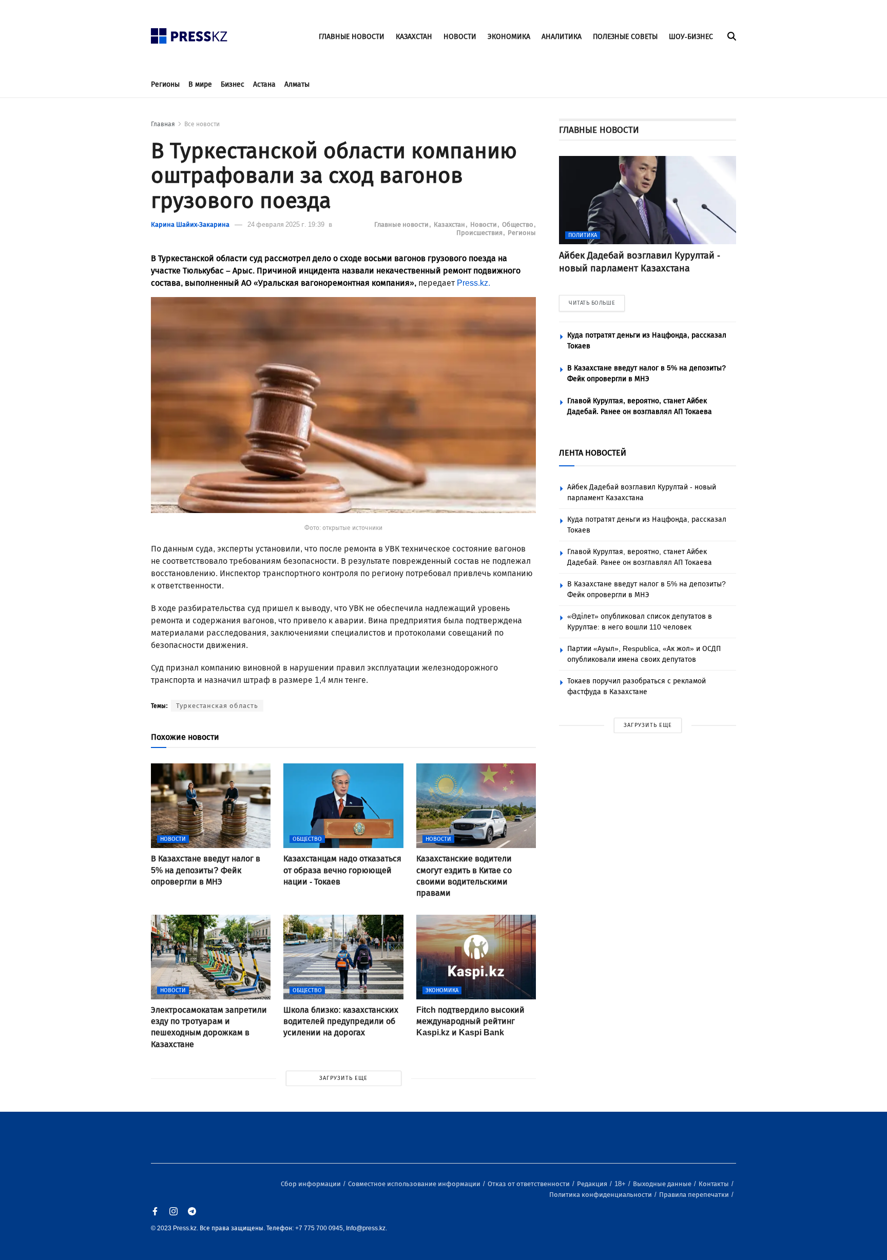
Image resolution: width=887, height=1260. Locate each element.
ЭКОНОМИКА (509, 36)
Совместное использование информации (415, 1184)
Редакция (593, 1184)
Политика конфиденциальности (601, 1194)
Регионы (165, 84)
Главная (163, 124)
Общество (518, 224)
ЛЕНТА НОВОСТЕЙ (592, 453)
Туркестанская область (217, 706)
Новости (484, 224)
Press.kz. (473, 283)
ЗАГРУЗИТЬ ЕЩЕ (343, 1078)
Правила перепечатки (694, 1194)
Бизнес (232, 84)
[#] (189, 33)
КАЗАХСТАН (414, 36)
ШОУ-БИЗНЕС (691, 36)
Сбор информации (311, 1184)
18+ (620, 1184)
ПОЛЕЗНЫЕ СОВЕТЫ (625, 36)
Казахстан (450, 224)
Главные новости (402, 224)
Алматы (297, 84)
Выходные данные (663, 1184)
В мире (200, 84)
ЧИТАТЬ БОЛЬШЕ (592, 303)
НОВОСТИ (460, 36)
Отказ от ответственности (529, 1184)
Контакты (714, 1184)
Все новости (202, 124)
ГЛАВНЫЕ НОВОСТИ (351, 36)
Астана (264, 84)
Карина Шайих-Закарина (190, 224)
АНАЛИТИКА (562, 36)
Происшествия (480, 233)
